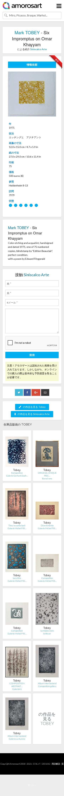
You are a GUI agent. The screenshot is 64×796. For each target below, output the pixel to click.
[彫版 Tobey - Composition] (16, 609)
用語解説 (56, 763)
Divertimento (47, 525)
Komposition (17, 472)
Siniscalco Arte (38, 49)
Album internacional (47, 683)
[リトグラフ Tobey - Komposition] (16, 451)
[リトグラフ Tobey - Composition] (47, 556)
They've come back (16, 525)
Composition (47, 578)
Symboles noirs (47, 630)
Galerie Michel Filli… (17, 528)
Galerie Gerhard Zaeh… (17, 475)
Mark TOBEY (27, 32)
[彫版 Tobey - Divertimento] (47, 503)
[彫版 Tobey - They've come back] (16, 503)
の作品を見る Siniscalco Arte (34, 413)
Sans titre (17, 578)
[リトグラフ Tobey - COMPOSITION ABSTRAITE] (16, 661)
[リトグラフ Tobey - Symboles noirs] (47, 609)
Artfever (47, 633)
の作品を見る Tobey (34, 406)
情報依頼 (32, 64)
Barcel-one (47, 478)
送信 (32, 354)
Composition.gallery (47, 686)
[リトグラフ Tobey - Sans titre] (16, 556)
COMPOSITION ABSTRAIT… (17, 685)
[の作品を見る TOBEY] (47, 740)
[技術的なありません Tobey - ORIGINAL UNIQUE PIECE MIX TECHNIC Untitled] (47, 451)
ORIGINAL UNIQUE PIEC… (47, 474)
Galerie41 (17, 689)
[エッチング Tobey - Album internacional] (16, 714)
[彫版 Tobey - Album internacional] (47, 661)
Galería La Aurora (17, 738)
